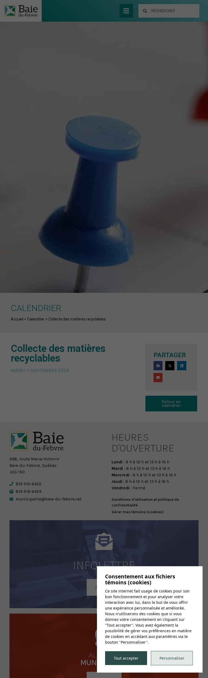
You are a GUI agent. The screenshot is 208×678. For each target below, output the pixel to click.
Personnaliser (172, 658)
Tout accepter (126, 658)
